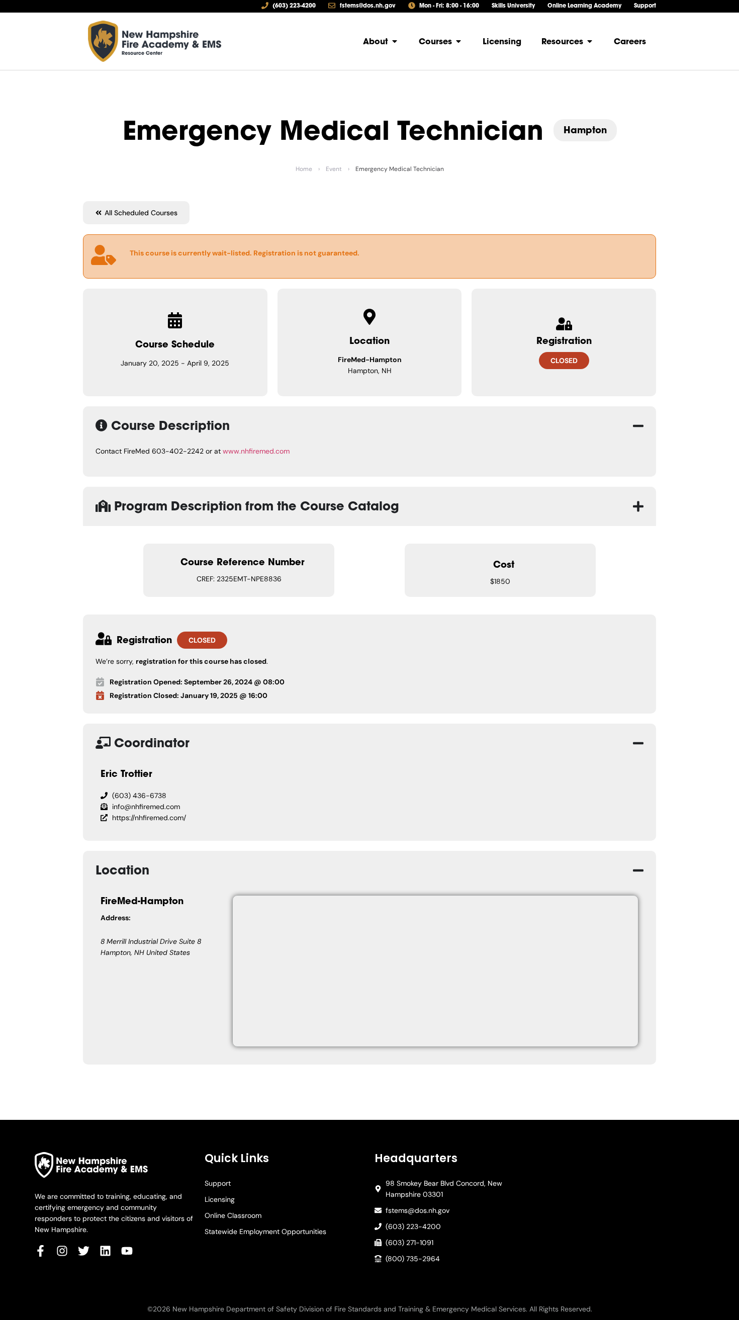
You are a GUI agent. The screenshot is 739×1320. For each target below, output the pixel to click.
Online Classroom (233, 1215)
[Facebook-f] (40, 1251)
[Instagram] (62, 1251)
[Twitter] (83, 1251)
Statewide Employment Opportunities (265, 1231)
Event (334, 169)
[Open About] (395, 41)
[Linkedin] (105, 1251)
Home (304, 169)
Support (218, 1183)
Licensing (220, 1199)
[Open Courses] (458, 41)
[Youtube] (127, 1251)
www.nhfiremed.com (256, 451)
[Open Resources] (590, 41)
